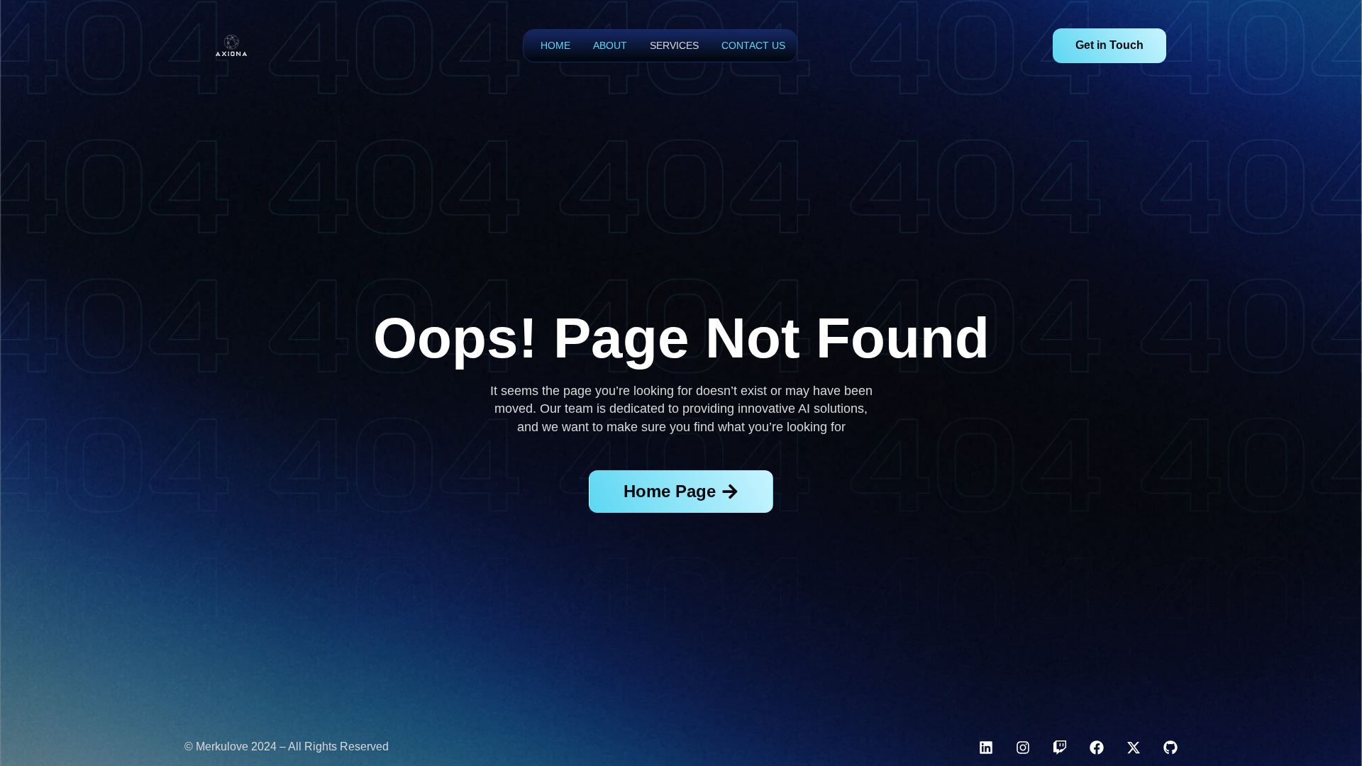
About (610, 45)
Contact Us (753, 45)
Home (555, 45)
